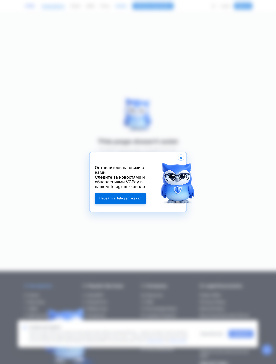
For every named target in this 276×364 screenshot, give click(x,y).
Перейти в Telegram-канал (120, 198)
